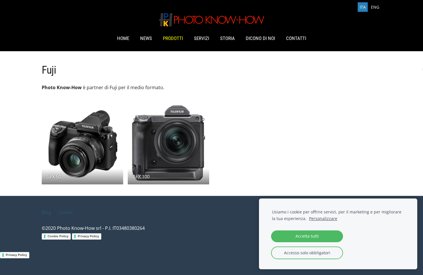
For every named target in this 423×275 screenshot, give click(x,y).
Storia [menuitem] (227, 38)
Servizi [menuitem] (201, 38)
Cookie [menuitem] (65, 212)
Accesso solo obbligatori (307, 252)
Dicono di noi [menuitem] (260, 38)
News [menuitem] (146, 38)
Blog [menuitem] (46, 212)
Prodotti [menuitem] (173, 38)
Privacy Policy (88, 236)
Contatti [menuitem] (296, 38)
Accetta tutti (307, 236)
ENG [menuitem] (375, 7)
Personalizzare (323, 218)
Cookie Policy (57, 236)
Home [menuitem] (123, 38)
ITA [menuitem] (363, 7)
